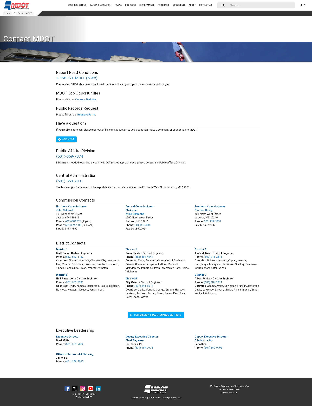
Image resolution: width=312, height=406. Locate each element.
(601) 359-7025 (74, 361)
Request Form (86, 114)
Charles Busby (204, 210)
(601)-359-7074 (69, 156)
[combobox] (255, 5)
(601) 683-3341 (74, 282)
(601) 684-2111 (213, 282)
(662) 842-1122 (74, 256)
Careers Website (85, 99)
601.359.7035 (143, 225)
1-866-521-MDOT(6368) (76, 78)
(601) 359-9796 (213, 347)
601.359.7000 (73, 225)
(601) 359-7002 (74, 344)
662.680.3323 (73, 221)
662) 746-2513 (213, 256)
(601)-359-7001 (69, 181)
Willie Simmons (134, 214)
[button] (17, 5)
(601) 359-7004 (144, 347)
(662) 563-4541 (144, 256)
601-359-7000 (212, 221)
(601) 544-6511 (144, 285)
